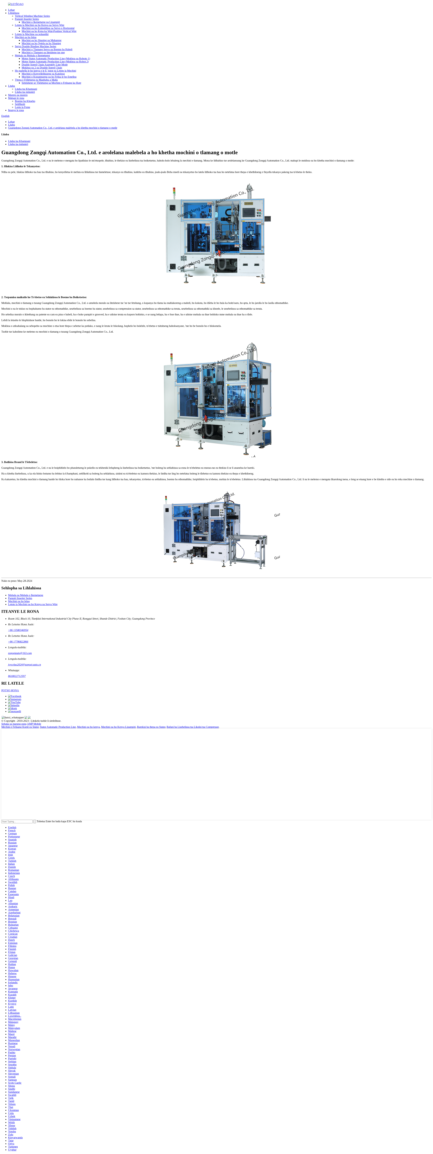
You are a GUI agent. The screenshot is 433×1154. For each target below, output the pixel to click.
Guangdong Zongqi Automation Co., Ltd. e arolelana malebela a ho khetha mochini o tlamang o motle (62, 127)
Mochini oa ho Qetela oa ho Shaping (41, 43)
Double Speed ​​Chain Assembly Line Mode (45, 64)
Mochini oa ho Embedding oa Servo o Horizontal (48, 28)
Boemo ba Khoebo (25, 101)
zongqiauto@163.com (20, 653)
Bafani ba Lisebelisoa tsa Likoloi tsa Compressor (193, 726)
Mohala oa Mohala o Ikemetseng (32, 55)
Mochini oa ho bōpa (25, 37)
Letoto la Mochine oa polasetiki (32, 34)
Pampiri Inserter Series (27, 19)
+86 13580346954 (18, 630)
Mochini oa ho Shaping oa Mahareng (41, 40)
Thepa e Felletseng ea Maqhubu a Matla (36, 79)
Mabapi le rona (16, 98)
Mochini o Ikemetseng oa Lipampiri (41, 22)
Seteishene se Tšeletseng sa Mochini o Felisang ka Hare (51, 82)
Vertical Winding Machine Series (32, 16)
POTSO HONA (10, 690)
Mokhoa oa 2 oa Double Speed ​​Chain (42, 67)
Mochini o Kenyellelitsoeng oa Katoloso (43, 73)
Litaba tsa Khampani (26, 88)
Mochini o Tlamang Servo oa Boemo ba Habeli (47, 49)
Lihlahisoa (13, 12)
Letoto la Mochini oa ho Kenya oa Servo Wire (39, 25)
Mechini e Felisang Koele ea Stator (20, 726)
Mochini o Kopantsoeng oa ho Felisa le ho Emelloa (49, 76)
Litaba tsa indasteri (25, 92)
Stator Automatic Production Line (58, 726)
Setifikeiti (20, 104)
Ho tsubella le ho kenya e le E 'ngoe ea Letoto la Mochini (45, 70)
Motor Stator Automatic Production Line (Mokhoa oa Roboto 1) (56, 58)
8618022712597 (17, 676)
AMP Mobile (34, 723)
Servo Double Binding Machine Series (35, 46)
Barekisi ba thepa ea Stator (151, 726)
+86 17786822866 (18, 641)
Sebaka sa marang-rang (13, 723)
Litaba (11, 85)
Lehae (11, 9)
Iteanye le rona (16, 110)
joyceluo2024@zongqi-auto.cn (24, 664)
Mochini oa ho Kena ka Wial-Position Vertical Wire (49, 31)
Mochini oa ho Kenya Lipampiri (118, 726)
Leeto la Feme (22, 107)
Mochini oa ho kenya (88, 726)
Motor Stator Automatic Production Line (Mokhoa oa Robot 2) (55, 61)
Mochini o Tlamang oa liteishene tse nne (43, 52)
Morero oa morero (18, 95)
